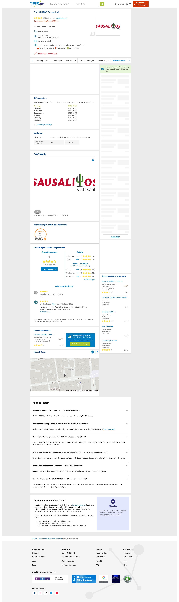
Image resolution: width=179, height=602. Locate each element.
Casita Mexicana (108, 340)
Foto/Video (71, 60)
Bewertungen (103, 60)
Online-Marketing (68, 561)
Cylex (54, 304)
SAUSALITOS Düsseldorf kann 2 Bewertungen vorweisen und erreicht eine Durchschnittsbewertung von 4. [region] (69, 471)
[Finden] (102, 4)
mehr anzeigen (89, 279)
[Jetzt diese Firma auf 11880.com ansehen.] (77, 256)
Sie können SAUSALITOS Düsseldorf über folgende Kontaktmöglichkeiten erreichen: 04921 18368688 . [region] (74, 429)
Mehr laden (115, 237)
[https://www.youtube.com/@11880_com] (57, 593)
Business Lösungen (69, 565)
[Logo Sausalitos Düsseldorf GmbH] (93, 159)
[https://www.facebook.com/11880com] (34, 593)
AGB (125, 561)
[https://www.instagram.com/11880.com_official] (40, 593)
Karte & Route (119, 60)
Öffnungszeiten (42, 60)
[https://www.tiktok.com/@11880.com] (45, 593)
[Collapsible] (127, 410)
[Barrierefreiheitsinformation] (127, 4)
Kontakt (99, 561)
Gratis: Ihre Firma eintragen (140, 3)
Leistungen (57, 60)
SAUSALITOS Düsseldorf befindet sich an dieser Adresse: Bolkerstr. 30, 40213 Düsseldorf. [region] (63, 416)
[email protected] (109, 429)
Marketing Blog (101, 553)
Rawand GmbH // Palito (43, 334)
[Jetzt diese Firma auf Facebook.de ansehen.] (77, 273)
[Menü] (131, 4)
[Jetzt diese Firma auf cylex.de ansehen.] (77, 259)
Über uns (35, 553)
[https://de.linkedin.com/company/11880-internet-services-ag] (51, 593)
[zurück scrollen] (32, 60)
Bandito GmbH (108, 312)
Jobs (34, 561)
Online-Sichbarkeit (68, 553)
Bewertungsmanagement (71, 557)
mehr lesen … (45, 311)
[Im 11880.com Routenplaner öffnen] (92, 352)
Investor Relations (38, 557)
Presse (34, 565)
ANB (125, 565)
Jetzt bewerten (49, 269)
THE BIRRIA (106, 326)
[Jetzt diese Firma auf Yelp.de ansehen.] (77, 269)
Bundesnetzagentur (79, 505)
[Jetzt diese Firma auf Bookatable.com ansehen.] (77, 276)
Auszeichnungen (86, 60)
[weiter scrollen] (129, 60)
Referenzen (100, 557)
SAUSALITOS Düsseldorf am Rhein (115, 297)
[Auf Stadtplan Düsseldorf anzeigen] (97, 351)
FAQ (97, 565)
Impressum (127, 553)
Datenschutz (127, 557)
